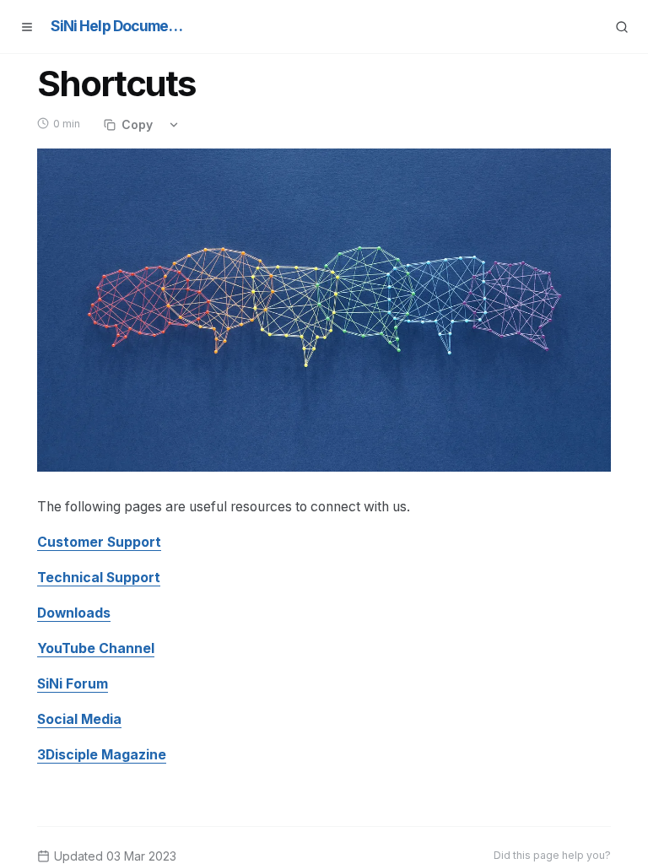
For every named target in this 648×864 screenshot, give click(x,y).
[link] (99, 542)
